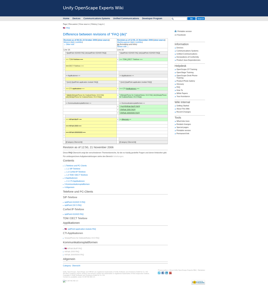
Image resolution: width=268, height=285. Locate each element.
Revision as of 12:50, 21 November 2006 (135, 40)
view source (103, 40)
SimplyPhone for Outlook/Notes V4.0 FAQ (82, 238)
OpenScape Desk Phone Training (186, 76)
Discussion (73, 24)
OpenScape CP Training (186, 69)
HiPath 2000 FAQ (72, 252)
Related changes (183, 124)
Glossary (180, 84)
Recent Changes (183, 112)
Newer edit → (123, 46)
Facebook (181, 35)
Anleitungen (118, 156)
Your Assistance (183, 96)
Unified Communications (126, 18)
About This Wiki (183, 109)
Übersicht (76, 266)
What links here (183, 121)
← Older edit (69, 44)
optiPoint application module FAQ (82, 229)
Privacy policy (163, 270)
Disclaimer (201, 270)
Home (66, 18)
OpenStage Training (185, 72)
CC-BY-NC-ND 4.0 (88, 277)
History (94, 24)
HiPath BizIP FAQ (74, 248)
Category (67, 266)
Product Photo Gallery (185, 81)
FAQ (68, 28)
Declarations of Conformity (187, 57)
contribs (79, 42)
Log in (101, 24)
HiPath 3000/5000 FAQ (74, 255)
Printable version (184, 31)
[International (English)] (64, 28)
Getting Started (182, 106)
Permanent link (182, 133)
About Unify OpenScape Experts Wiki (182, 270)
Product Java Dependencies (188, 60)
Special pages (182, 127)
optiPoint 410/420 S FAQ (75, 202)
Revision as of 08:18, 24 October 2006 (80, 40)
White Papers (182, 93)
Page (65, 24)
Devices (76, 18)
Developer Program (152, 18)
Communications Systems (96, 18)
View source (84, 24)
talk (72, 42)
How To (179, 90)
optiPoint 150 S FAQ (73, 205)
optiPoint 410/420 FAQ (74, 214)
